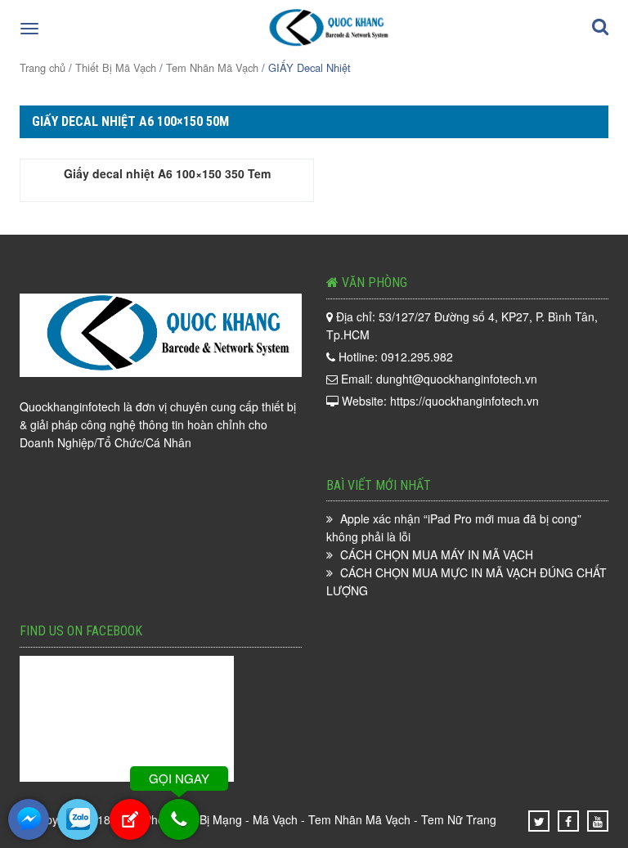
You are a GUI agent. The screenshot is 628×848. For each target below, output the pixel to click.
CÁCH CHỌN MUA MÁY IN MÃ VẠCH (436, 554)
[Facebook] (568, 821)
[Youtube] (598, 821)
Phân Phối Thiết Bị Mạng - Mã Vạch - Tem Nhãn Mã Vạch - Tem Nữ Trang (305, 819)
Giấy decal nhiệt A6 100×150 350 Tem (167, 173)
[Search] (600, 29)
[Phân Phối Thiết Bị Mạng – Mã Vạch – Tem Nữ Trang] (325, 27)
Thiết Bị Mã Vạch (115, 67)
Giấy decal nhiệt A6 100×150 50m (130, 121)
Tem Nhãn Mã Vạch (212, 67)
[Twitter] (539, 821)
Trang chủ (42, 67)
